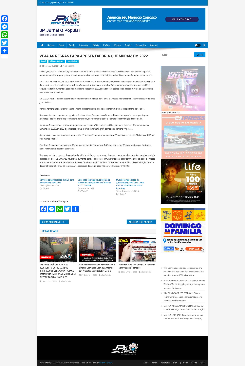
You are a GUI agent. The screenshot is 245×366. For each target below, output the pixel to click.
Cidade (72, 45)
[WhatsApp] (5, 35)
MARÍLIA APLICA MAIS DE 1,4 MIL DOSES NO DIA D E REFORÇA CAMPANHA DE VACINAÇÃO (184, 308)
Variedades (141, 45)
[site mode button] (198, 45)
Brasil (61, 45)
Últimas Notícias (56, 61)
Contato (70, 3)
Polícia (96, 45)
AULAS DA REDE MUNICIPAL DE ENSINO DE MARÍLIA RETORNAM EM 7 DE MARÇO (142, 222)
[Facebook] (5, 19)
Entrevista (83, 45)
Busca (200, 55)
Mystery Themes (105, 363)
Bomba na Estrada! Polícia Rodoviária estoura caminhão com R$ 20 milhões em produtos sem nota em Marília (97, 268)
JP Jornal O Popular (60, 30)
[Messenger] (5, 27)
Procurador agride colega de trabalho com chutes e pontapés (137, 266)
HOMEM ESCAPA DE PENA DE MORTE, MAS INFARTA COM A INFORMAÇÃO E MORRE (56, 222)
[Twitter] (5, 43)
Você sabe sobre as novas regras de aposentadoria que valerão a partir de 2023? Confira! (94, 183)
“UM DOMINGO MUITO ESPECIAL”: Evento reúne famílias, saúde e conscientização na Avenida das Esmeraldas (183, 297)
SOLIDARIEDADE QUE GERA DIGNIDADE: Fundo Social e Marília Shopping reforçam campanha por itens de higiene (184, 284)
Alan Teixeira (68, 66)
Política (106, 45)
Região (117, 45)
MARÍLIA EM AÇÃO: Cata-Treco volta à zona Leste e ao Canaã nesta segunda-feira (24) (183, 317)
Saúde (128, 45)
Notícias (51, 45)
